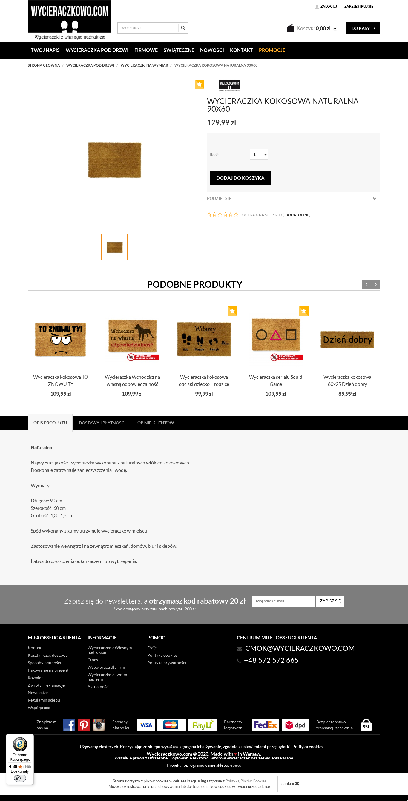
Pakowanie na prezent (48, 670)
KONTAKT (241, 50)
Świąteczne (179, 50)
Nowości (212, 50)
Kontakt (35, 647)
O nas (93, 659)
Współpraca (39, 707)
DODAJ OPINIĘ (297, 215)
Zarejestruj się (358, 6)
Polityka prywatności (166, 662)
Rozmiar (35, 677)
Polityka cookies (162, 655)
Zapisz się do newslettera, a (155, 604)
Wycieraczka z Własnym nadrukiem (110, 650)
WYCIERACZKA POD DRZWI (97, 50)
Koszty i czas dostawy (48, 655)
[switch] (20, 778)
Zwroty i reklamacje (46, 685)
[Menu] (30, 737)
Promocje (272, 50)
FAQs (152, 647)
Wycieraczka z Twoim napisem (107, 677)
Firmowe (146, 50)
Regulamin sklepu (44, 700)
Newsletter (38, 692)
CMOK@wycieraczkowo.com (300, 648)
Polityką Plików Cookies (246, 781)
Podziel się (219, 198)
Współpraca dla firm (106, 667)
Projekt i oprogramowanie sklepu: (204, 765)
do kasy (361, 28)
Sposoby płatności (44, 662)
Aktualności (99, 686)
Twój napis (45, 50)
